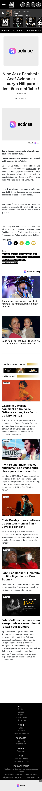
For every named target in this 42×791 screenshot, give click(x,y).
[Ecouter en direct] (28, 4)
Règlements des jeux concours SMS (21, 774)
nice (34, 254)
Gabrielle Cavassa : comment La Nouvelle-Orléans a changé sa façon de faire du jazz (19, 410)
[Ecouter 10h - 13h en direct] (21, 370)
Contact (21, 709)
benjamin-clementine (32, 257)
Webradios (18, 30)
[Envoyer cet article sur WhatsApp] (27, 244)
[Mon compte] (38, 4)
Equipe (21, 712)
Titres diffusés (21, 717)
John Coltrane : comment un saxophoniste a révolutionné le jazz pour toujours (21, 623)
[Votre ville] (22, 4)
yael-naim (19, 257)
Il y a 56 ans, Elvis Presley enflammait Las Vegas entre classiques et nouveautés (20, 468)
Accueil (5, 30)
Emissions (21, 715)
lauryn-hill (14, 254)
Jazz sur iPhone (21, 758)
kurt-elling (5, 254)
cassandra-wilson (8, 257)
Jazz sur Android (21, 761)
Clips (21, 728)
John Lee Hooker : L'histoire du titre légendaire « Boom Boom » (21, 576)
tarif (3, 260)
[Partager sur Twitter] (15, 244)
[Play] (3, 13)
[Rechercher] (33, 4)
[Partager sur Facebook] (9, 244)
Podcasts (21, 741)
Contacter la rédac (21, 733)
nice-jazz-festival (26, 254)
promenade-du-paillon (10, 262)
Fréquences (34, 30)
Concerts (21, 730)
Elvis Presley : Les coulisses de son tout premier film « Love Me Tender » (21, 523)
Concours (21, 751)
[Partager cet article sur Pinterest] (21, 244)
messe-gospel (21, 260)
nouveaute (10, 260)
